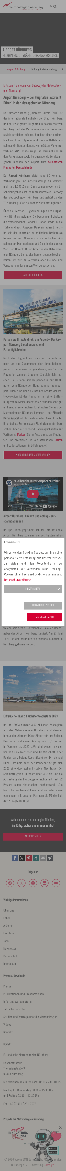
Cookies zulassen (45, 617)
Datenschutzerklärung (17, 580)
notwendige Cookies (43, 605)
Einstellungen (32, 589)
